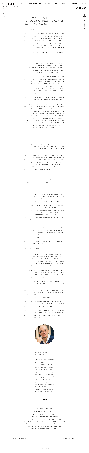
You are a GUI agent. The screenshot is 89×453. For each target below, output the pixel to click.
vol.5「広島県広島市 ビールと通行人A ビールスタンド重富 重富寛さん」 (44, 414)
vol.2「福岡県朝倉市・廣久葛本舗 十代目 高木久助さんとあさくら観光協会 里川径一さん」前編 (44, 423)
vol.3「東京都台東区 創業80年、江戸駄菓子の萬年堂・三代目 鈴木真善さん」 (44, 419)
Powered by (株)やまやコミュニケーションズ (69, 438)
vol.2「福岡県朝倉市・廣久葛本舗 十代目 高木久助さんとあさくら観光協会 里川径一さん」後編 (44, 421)
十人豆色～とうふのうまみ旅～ (84, 25)
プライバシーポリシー (22, 438)
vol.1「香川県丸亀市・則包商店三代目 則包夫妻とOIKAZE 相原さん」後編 (44, 426)
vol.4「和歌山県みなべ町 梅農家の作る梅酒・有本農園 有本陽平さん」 (44, 416)
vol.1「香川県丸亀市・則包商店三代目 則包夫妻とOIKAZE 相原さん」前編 (44, 428)
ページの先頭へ (44, 445)
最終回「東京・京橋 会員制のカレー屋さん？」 (44, 411)
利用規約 (15, 438)
